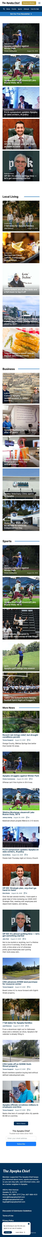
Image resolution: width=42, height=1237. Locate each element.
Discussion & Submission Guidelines (17, 1211)
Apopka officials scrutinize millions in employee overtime (20, 1106)
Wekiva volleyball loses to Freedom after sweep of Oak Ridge (21, 635)
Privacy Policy (8, 1220)
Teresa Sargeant (8, 740)
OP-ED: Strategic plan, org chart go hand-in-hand (19, 145)
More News (21, 1123)
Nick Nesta (6, 893)
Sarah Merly (8, 400)
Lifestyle (26, 9)
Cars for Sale (35, 9)
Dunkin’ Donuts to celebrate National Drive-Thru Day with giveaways (17, 461)
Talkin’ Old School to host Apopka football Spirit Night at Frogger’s (20, 698)
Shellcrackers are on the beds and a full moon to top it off (20, 290)
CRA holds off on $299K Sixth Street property (17, 1065)
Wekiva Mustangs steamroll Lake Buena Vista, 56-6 (20, 81)
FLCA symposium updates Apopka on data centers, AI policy (20, 113)
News (8, 9)
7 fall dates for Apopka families (19, 226)
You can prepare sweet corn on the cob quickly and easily (19, 354)
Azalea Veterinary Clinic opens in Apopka (19, 494)
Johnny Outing (7, 817)
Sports (20, 9)
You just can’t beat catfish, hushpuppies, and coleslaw (14, 257)
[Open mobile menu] (39, 3)
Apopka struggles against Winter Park (16, 47)
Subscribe (21, 1144)
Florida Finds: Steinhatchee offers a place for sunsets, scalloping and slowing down (21, 321)
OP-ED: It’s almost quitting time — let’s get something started (20, 177)
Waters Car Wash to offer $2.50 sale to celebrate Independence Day (16, 525)
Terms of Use (8, 1216)
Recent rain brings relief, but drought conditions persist (20, 736)
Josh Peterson (8, 228)
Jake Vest (6, 939)
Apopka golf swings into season (19, 668)
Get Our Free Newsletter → (21, 14)
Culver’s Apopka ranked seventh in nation (16, 396)
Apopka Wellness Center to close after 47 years (20, 431)
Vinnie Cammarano (10, 51)
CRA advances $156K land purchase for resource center (20, 983)
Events (14, 9)
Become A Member (29, 3)
